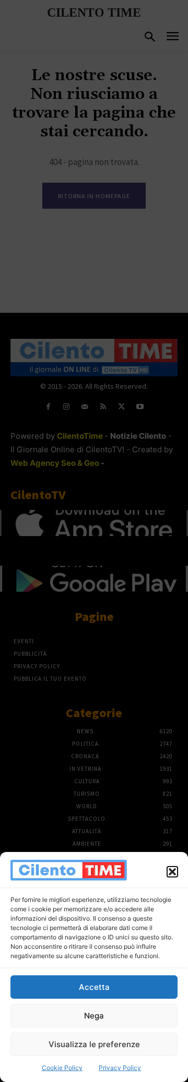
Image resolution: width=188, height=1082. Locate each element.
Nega (94, 1016)
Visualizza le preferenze (94, 1044)
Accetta (94, 987)
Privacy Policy (120, 1068)
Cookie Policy (62, 1068)
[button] (172, 872)
